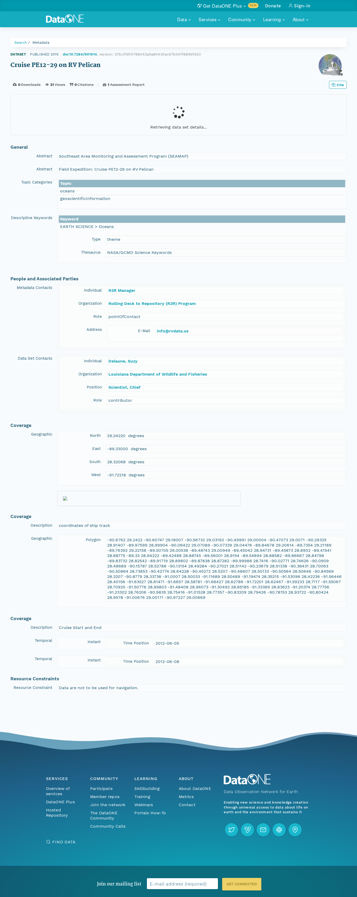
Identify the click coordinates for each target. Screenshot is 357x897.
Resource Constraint (33, 687)
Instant (94, 641)
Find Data (64, 841)
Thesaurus (91, 252)
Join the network (108, 804)
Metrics (186, 796)
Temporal (43, 640)
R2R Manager (121, 290)
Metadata (40, 42)
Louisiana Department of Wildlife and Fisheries (157, 374)
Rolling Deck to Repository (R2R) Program (152, 303)
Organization (90, 303)
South (95, 461)
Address (94, 329)
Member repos (104, 796)
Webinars (143, 804)
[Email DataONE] (263, 829)
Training (142, 796)
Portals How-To (150, 812)
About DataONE (195, 788)
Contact (187, 804)
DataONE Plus (60, 801)
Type (96, 239)
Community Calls (107, 826)
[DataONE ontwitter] (231, 829)
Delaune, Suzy (122, 361)
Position (94, 387)
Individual (93, 290)
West (96, 474)
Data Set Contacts (35, 358)
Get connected (242, 884)
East (96, 448)
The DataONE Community (104, 815)
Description (41, 525)
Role (97, 316)
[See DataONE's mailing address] (295, 829)
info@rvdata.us (173, 330)
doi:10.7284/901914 (80, 54)
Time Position (136, 643)
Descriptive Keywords (31, 217)
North (95, 435)
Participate (101, 788)
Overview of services (58, 791)
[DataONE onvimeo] (247, 829)
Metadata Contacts (34, 287)
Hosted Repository (57, 812)
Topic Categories (36, 182)
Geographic (41, 434)
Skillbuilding (147, 788)
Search (20, 42)
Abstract (44, 156)
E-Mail (144, 330)
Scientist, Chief (124, 387)
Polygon (93, 539)
